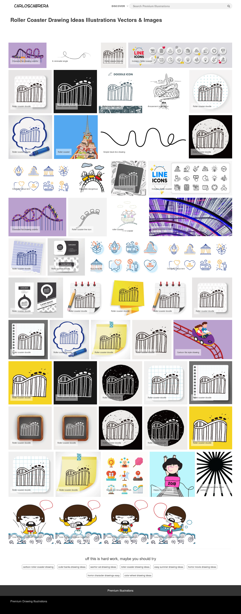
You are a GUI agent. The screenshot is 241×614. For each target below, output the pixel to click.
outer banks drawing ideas (71, 566)
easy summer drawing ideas (168, 566)
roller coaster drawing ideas (135, 566)
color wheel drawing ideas (137, 575)
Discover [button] (119, 6)
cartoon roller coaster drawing (38, 566)
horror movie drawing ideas (202, 566)
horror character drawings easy (104, 575)
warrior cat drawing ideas (103, 566)
